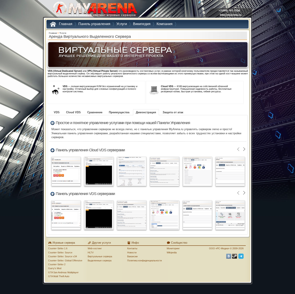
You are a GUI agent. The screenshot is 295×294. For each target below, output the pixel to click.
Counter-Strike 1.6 (57, 248)
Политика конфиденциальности (144, 260)
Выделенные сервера (99, 260)
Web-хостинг (95, 248)
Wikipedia (172, 252)
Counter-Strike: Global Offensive (65, 260)
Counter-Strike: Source (60, 252)
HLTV (91, 252)
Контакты (132, 248)
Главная (53, 33)
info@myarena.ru (230, 14)
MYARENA (94, 9)
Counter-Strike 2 (56, 264)
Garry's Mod (54, 268)
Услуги (62, 33)
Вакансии (132, 256)
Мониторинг (173, 248)
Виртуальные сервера (100, 256)
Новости (131, 252)
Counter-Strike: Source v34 (62, 256)
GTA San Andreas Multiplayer (63, 272)
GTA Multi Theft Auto (58, 276)
